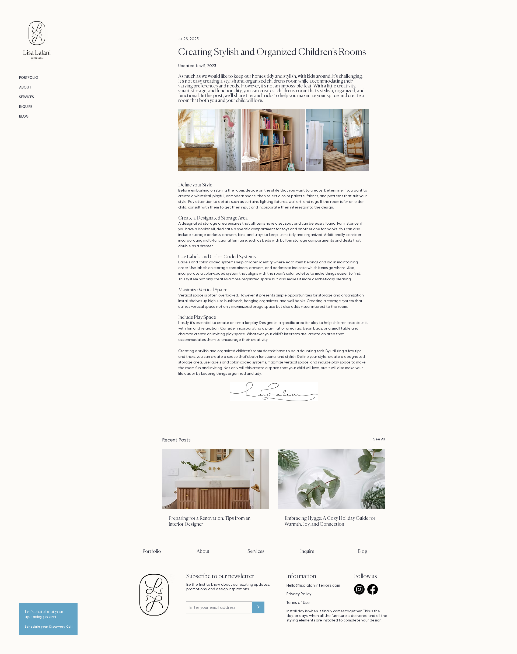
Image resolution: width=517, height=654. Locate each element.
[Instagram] (359, 589)
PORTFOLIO (28, 77)
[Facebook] (372, 589)
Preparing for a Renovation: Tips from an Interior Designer (209, 521)
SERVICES (26, 97)
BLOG (24, 116)
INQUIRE (25, 106)
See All (379, 439)
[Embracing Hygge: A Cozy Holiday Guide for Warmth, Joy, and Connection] (331, 479)
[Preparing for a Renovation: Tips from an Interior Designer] (215, 479)
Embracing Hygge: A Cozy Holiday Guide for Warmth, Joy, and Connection (330, 521)
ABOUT (25, 87)
